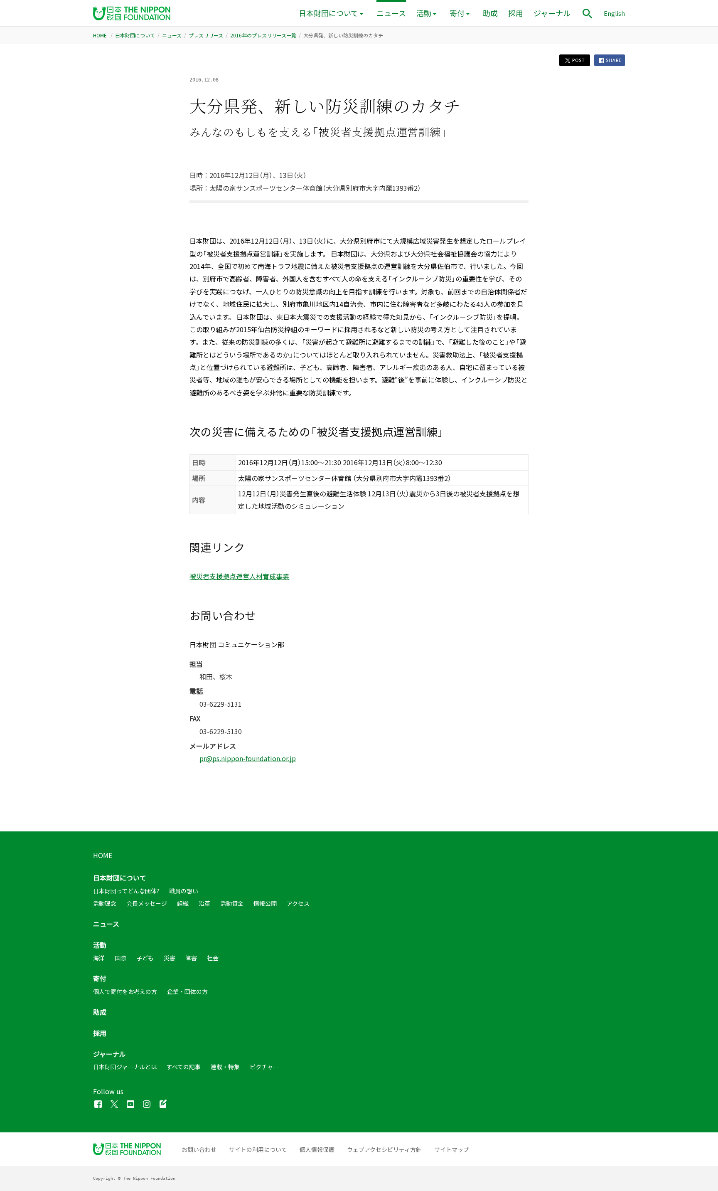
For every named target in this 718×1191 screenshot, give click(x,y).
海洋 (99, 958)
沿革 (204, 903)
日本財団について (328, 13)
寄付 (457, 13)
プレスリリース (206, 35)
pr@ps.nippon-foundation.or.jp (247, 758)
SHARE (613, 60)
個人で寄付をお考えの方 (125, 991)
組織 (183, 903)
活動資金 (231, 903)
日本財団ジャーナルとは (125, 1067)
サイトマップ (451, 1149)
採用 (515, 13)
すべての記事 (184, 1067)
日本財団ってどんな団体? (126, 891)
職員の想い (183, 891)
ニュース (391, 13)
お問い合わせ (199, 1149)
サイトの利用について (258, 1149)
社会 (213, 958)
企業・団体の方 (187, 991)
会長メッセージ (146, 903)
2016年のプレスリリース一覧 (263, 35)
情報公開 (265, 903)
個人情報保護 (317, 1149)
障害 (191, 958)
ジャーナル (552, 13)
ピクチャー (264, 1067)
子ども (145, 958)
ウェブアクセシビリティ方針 (384, 1149)
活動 (423, 13)
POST (578, 60)
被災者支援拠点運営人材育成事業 (239, 576)
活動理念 (104, 903)
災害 (169, 958)
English (614, 13)
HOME (100, 35)
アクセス (298, 903)
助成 (490, 13)
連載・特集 (225, 1067)
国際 (120, 958)
